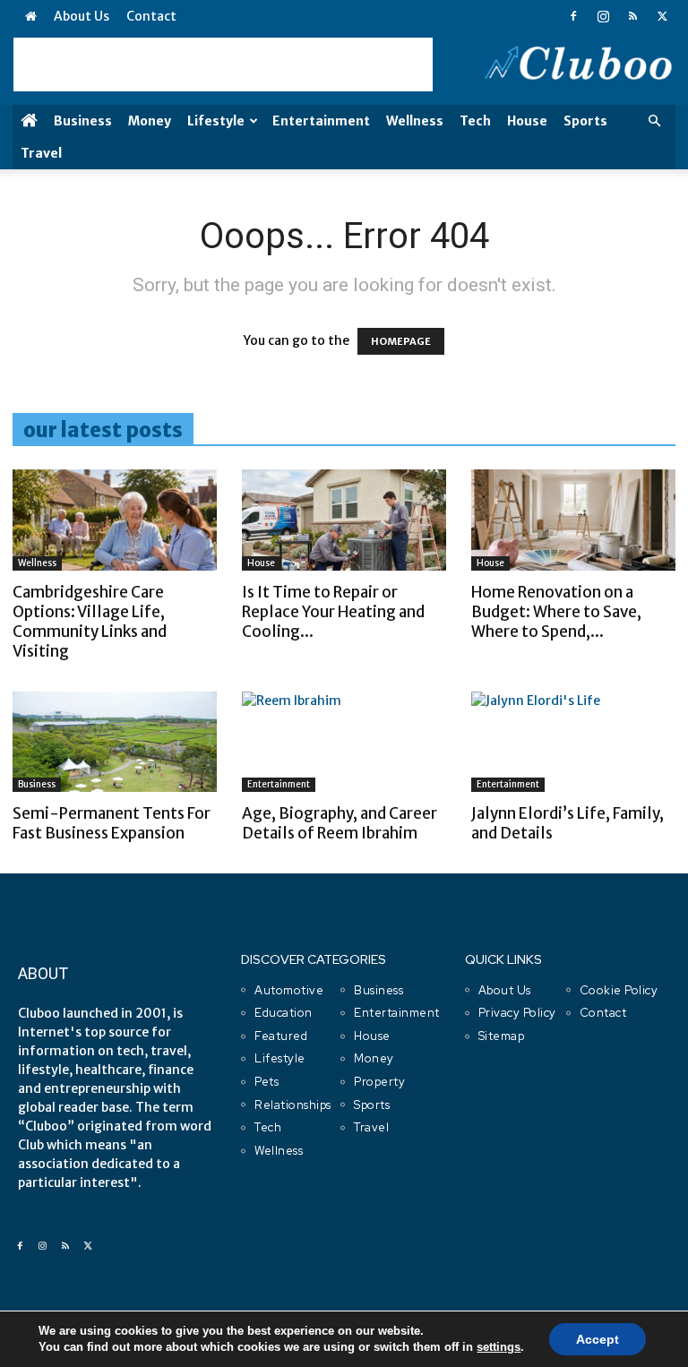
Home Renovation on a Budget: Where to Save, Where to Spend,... (556, 611)
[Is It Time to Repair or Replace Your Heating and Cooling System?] (344, 520)
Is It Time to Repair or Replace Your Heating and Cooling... (333, 611)
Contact (151, 16)
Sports (585, 121)
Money (149, 121)
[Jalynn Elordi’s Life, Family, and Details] (573, 742)
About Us (81, 16)
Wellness (414, 121)
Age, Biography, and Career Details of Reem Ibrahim (339, 823)
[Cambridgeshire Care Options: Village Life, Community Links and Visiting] (115, 520)
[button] (653, 121)
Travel (41, 153)
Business (83, 121)
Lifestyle (216, 121)
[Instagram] (602, 16)
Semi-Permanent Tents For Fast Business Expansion (112, 823)
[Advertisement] (223, 64)
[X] (662, 16)
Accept (597, 1339)
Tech (475, 121)
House (527, 121)
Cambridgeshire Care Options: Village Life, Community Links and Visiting (90, 621)
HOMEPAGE (401, 341)
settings (498, 1347)
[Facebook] (573, 16)
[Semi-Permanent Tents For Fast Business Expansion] (115, 742)
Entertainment (321, 121)
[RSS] (632, 16)
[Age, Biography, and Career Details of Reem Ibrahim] (344, 742)
